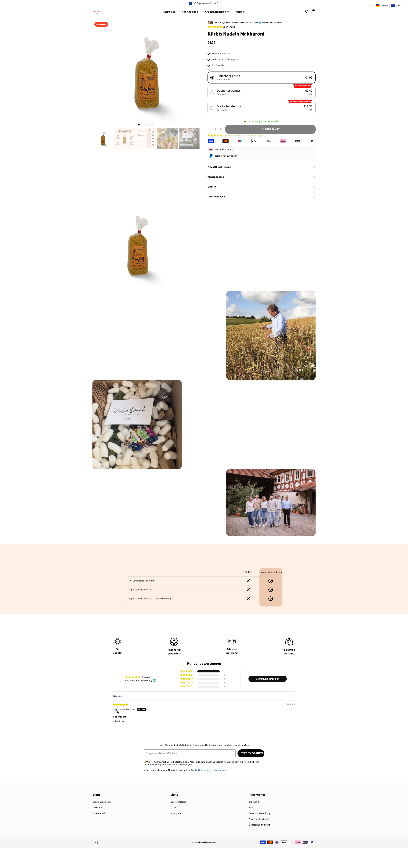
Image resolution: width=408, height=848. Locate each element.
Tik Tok (174, 807)
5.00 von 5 (146, 677)
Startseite (169, 12)
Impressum (254, 802)
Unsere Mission (99, 813)
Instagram (176, 813)
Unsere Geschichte (101, 802)
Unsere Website (178, 802)
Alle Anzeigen (190, 12)
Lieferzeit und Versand (259, 824)
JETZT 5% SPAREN (251, 753)
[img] (120, 705)
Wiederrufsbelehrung (259, 819)
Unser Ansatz (98, 807)
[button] (215, 27)
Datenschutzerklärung (259, 813)
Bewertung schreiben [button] (267, 679)
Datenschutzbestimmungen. (212, 770)
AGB (251, 807)
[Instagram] (96, 842)
